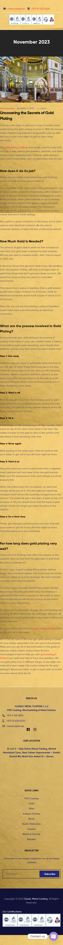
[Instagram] (35, 729)
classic (43, 108)
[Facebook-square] (28, 729)
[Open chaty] (53, 936)
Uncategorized (7, 108)
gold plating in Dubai (45, 628)
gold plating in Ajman (16, 147)
